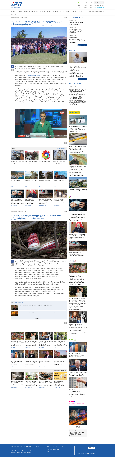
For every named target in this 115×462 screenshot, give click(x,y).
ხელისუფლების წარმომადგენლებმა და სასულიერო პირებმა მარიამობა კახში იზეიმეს (78, 40)
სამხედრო (68, 11)
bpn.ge (79, 2)
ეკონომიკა (55, 11)
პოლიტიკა (19, 11)
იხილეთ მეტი (38, 318)
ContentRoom (63, 370)
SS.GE (13, 148)
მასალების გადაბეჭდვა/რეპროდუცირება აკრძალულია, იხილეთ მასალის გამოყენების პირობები (25, 451)
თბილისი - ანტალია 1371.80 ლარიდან (15, 181)
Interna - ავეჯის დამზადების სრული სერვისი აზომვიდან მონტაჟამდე (17, 383)
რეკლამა (36, 446)
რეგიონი (49, 11)
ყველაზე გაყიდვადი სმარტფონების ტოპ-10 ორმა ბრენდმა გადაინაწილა (16, 362)
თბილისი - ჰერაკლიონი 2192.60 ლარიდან (31, 181)
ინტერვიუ (72, 50)
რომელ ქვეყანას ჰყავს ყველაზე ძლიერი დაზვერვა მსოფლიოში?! (78, 190)
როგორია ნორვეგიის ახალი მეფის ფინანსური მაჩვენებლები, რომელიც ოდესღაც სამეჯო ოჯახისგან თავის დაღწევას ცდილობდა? (31, 363)
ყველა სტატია (81, 79)
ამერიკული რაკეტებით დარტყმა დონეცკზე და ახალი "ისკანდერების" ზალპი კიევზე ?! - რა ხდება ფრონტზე (78, 129)
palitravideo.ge (14, 205)
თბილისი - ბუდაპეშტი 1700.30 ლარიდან (44, 181)
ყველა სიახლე (81, 45)
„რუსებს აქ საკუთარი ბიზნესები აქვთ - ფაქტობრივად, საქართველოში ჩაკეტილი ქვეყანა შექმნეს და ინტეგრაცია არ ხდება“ (77, 393)
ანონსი (81, 11)
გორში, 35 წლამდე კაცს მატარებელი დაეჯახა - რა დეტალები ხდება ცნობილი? (45, 201)
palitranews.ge (42, 366)
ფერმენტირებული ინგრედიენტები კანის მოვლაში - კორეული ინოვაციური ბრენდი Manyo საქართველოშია (59, 384)
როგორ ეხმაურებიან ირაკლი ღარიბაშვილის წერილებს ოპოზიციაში (45, 361)
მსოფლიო (42, 11)
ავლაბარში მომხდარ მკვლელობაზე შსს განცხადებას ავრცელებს (60, 201)
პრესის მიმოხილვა (75, 83)
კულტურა (75, 11)
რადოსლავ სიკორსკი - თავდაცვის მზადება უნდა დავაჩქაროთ (76, 31)
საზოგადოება (34, 11)
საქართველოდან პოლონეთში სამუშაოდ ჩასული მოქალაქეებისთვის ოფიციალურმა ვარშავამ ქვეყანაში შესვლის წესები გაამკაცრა (60, 364)
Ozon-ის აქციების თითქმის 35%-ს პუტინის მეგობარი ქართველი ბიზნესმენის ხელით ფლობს (78, 374)
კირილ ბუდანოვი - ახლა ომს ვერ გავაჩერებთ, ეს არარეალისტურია (36, 305)
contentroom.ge (14, 387)
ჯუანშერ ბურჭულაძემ (33, 75)
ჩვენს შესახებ (21, 446)
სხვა (12, 14)
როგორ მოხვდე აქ (61, 148)
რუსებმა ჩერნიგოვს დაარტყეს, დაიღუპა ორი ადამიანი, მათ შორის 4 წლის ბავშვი (39, 312)
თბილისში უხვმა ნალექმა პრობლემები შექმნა (76, 23)
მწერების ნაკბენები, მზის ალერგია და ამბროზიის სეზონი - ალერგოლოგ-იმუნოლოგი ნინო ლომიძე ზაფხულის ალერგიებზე (31, 384)
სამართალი (27, 11)
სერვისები (29, 446)
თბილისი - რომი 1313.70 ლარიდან (60, 181)
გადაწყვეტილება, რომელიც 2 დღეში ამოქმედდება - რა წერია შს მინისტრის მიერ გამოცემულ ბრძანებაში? (31, 202)
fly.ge (12, 186)
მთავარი (13, 11)
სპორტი (62, 11)
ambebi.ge (13, 347)
